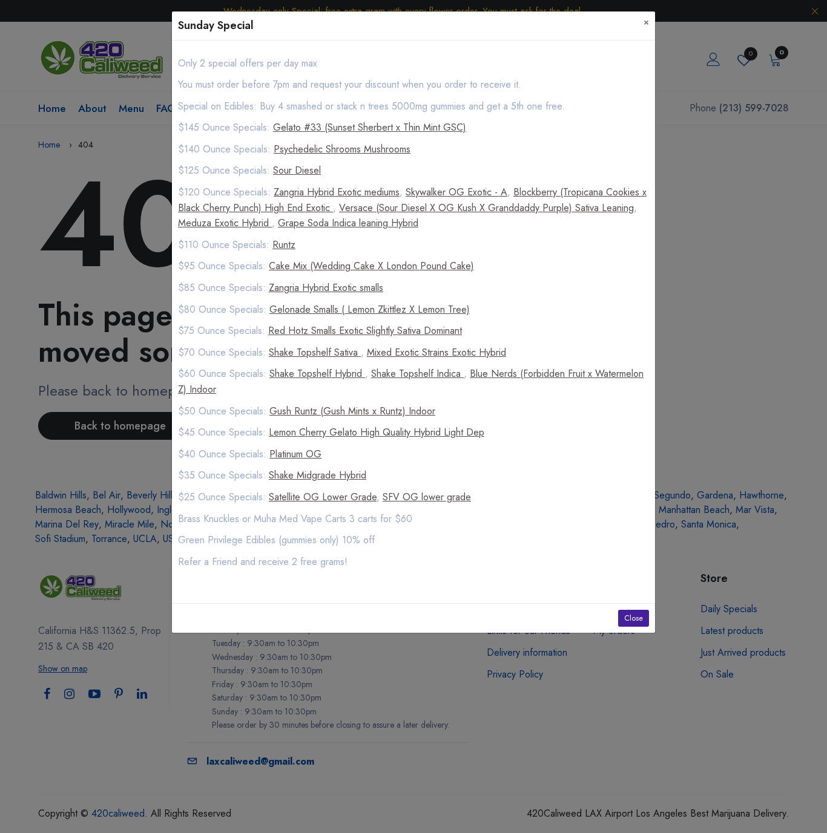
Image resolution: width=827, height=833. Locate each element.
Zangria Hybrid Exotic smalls (326, 288)
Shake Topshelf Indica (417, 374)
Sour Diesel (297, 170)
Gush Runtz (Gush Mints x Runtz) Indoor (352, 411)
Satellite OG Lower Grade (323, 497)
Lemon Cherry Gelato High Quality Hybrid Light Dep (376, 432)
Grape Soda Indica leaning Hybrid (348, 223)
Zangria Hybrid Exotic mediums (337, 192)
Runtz (283, 245)
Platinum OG (295, 454)
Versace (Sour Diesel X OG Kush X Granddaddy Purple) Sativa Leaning (486, 208)
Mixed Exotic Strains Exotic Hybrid (436, 352)
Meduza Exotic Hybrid (225, 223)
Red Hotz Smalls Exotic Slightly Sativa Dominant (365, 331)
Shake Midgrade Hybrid (317, 475)
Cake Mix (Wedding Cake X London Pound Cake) (371, 266)
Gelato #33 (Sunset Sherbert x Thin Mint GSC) (369, 127)
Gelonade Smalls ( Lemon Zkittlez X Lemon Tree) (369, 309)
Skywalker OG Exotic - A (456, 192)
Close (633, 618)
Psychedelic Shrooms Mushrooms (342, 149)
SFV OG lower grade (427, 497)
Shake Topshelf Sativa (315, 352)
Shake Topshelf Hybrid (317, 374)
